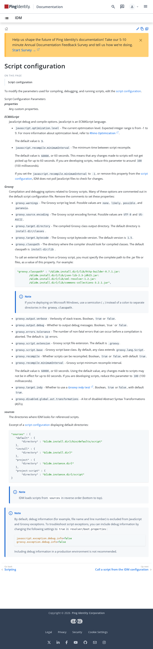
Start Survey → (24, 50)
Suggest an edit (137, 29)
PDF (147, 29)
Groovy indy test (79, 387)
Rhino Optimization (102, 133)
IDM (18, 17)
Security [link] (77, 632)
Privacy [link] (62, 632)
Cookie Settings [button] (98, 632)
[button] (133, 7)
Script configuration (20, 82)
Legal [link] (48, 632)
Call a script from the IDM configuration (122, 569)
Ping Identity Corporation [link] (88, 613)
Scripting (10, 569)
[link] (17, 6)
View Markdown (142, 29)
